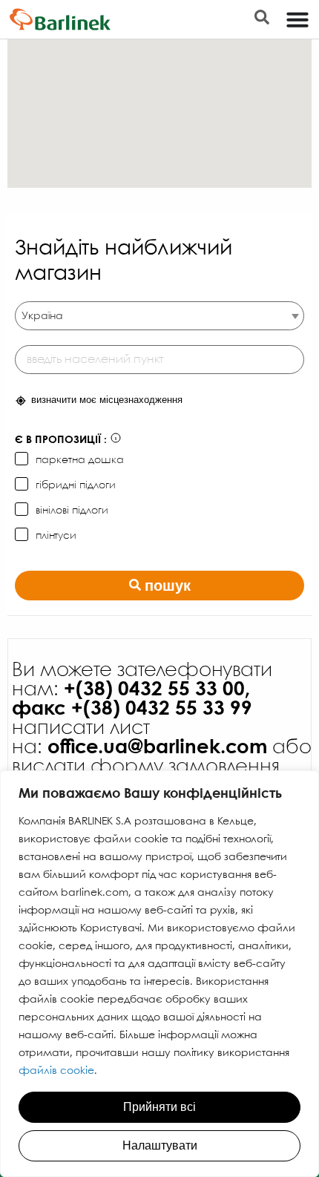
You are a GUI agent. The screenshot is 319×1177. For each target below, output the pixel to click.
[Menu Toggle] (297, 19)
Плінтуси (56, 536)
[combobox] (159, 315)
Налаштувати (159, 1145)
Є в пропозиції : (61, 440)
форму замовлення (185, 767)
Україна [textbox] (42, 316)
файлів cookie (56, 1071)
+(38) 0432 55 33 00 (154, 690)
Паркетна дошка (80, 460)
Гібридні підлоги (76, 485)
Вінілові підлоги (72, 510)
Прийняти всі (159, 1107)
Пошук (168, 585)
